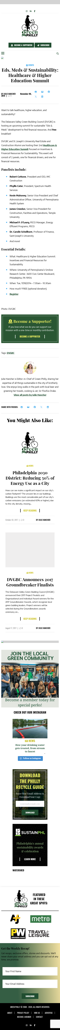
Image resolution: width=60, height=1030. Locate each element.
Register (14, 294)
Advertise (49, 1013)
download (30, 812)
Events (31, 65)
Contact (39, 1017)
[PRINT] (22, 407)
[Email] (43, 92)
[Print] (36, 92)
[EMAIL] (29, 407)
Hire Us (37, 1013)
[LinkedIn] (43, 97)
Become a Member (24, 1017)
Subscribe (44, 45)
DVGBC (10, 353)
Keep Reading (30, 510)
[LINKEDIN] (48, 407)
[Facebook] (49, 92)
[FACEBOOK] (35, 407)
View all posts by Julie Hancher (30, 395)
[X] (36, 97)
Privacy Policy (23, 1013)
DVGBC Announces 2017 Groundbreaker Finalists (30, 582)
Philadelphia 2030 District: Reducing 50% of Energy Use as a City (30, 478)
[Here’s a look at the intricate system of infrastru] (30, 736)
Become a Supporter (23, 45)
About (9, 1013)
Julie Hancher (10, 93)
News (30, 465)
